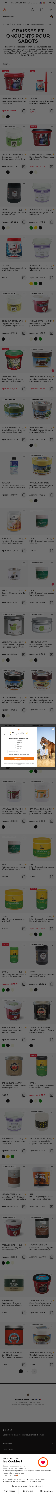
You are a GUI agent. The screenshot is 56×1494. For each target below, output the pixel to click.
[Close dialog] (53, 729)
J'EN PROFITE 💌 (19, 758)
